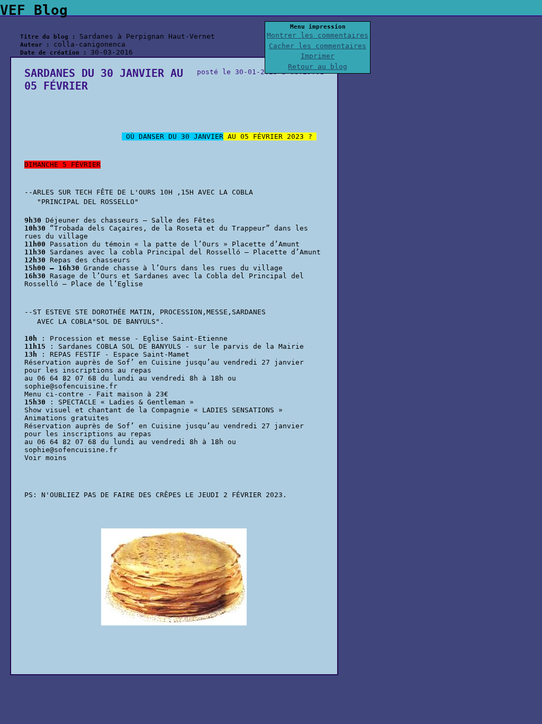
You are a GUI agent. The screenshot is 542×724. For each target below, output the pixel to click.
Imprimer (318, 56)
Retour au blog (317, 66)
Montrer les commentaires (317, 35)
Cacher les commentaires (317, 46)
